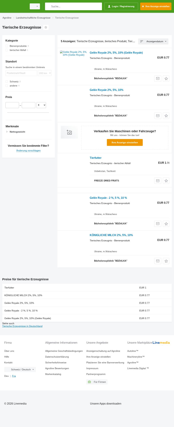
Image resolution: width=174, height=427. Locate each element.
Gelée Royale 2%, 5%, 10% (106, 89)
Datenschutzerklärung (57, 356)
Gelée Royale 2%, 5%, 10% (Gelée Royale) (116, 52)
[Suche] (48, 6)
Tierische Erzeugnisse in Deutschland (22, 326)
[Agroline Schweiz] (14, 6)
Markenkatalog (53, 374)
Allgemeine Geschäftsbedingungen (64, 351)
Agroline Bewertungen (57, 368)
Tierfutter (95, 157)
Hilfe (6, 356)
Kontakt (8, 362)
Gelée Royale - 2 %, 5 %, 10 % (108, 197)
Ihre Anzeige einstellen (125, 142)
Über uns (9, 351)
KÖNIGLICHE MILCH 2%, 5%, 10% (111, 235)
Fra (14, 376)
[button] (166, 78)
